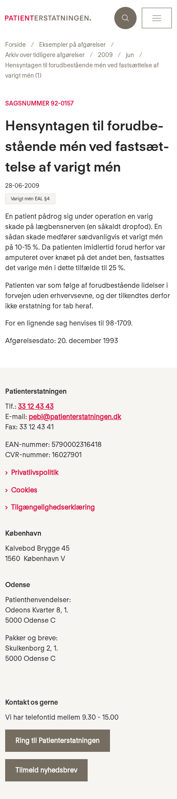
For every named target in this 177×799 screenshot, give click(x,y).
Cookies (24, 490)
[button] (157, 18)
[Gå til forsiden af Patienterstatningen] (57, 18)
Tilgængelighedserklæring (53, 507)
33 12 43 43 (36, 406)
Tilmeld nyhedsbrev (46, 770)
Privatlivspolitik (34, 472)
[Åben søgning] (125, 18)
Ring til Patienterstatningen (57, 740)
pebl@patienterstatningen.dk (75, 417)
